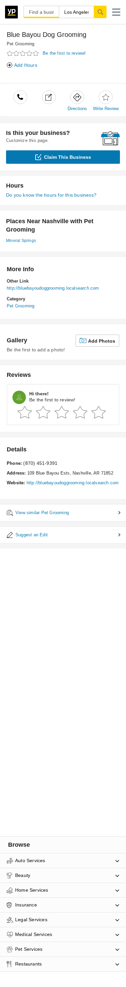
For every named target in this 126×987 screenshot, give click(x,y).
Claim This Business (67, 157)
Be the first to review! (64, 53)
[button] (116, 12)
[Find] (100, 12)
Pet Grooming (20, 43)
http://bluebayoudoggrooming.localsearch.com (53, 288)
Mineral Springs (21, 240)
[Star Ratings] (23, 53)
